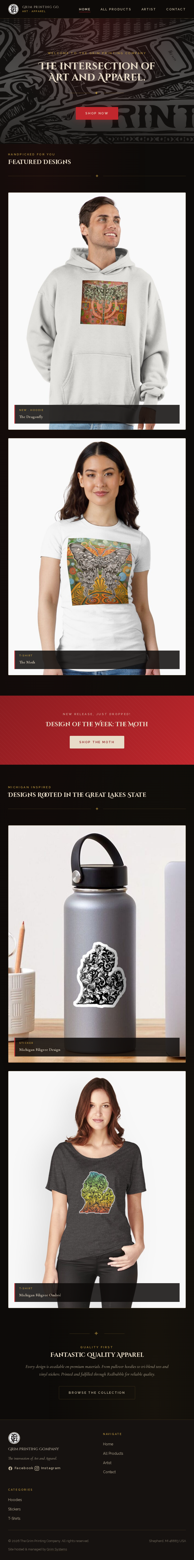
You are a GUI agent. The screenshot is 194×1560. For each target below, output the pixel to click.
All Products (116, 9)
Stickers (14, 1509)
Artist (148, 9)
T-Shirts (14, 1518)
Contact (176, 9)
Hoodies (15, 1500)
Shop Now (97, 113)
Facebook (24, 1468)
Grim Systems (57, 1549)
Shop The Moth (97, 742)
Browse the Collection (97, 1393)
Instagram (51, 1468)
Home (84, 9)
